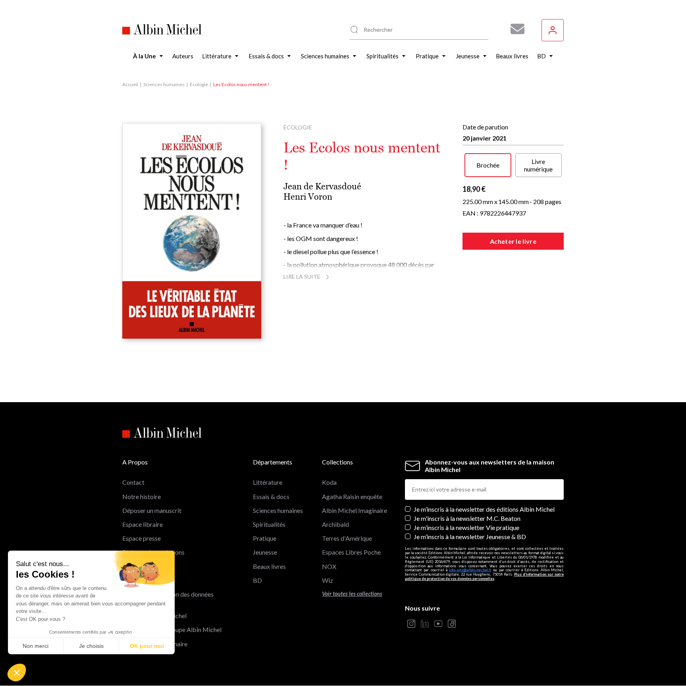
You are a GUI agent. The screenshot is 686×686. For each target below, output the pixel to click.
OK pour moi (147, 646)
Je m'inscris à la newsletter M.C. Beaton (467, 518)
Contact (133, 482)
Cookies (133, 580)
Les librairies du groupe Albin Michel (172, 629)
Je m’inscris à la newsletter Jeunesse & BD (470, 536)
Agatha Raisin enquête (352, 496)
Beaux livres (269, 566)
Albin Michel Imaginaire (154, 643)
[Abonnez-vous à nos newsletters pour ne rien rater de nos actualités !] (514, 29)
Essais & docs (271, 496)
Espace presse (141, 538)
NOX (329, 566)
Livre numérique (538, 165)
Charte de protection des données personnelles (168, 597)
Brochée (487, 165)
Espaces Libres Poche (351, 552)
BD (257, 580)
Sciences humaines (164, 84)
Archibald (335, 524)
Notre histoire (141, 496)
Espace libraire (142, 524)
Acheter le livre (513, 241)
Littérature (267, 482)
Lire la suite (301, 276)
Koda (329, 482)
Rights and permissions (153, 552)
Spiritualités (269, 524)
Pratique (264, 538)
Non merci (35, 646)
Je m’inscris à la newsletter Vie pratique (466, 527)
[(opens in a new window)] (411, 624)
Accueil (130, 84)
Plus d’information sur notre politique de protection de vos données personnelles (484, 576)
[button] (16, 672)
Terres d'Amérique (347, 538)
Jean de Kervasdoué (322, 186)
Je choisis (91, 646)
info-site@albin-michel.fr (470, 570)
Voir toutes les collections (352, 593)
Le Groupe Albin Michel (154, 615)
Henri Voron (307, 196)
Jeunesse (265, 552)
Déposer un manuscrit (151, 510)
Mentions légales (145, 566)
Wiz (327, 580)
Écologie (199, 84)
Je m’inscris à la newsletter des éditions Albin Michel (484, 509)
